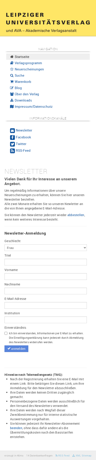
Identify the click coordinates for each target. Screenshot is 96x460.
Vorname (11, 270)
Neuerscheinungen (29, 69)
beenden (16, 428)
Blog (18, 88)
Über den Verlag (26, 94)
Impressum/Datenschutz (33, 106)
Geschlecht (12, 241)
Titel (7, 255)
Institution (12, 313)
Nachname (12, 284)
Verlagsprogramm (28, 63)
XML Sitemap (83, 455)
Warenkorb (22, 81)
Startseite (21, 56)
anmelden (17, 348)
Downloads (23, 100)
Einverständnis (15, 327)
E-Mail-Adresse (15, 299)
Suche (19, 75)
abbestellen (75, 215)
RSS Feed (63, 455)
